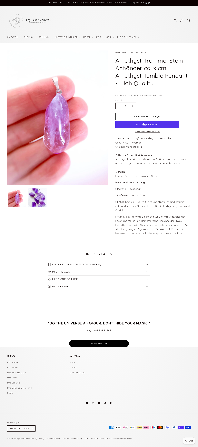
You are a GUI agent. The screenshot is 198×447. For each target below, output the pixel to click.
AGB (86, 439)
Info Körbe (12, 367)
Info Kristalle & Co (16, 372)
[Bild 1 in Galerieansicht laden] (17, 197)
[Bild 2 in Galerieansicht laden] (37, 197)
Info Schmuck (14, 382)
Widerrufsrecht (53, 439)
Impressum (105, 439)
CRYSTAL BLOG (77, 372)
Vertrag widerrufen (99, 343)
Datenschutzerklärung (72, 439)
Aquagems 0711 (20, 439)
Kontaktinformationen (122, 439)
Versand (131, 95)
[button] (14, 37)
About (72, 362)
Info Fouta (12, 362)
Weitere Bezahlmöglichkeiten (147, 131)
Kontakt (73, 367)
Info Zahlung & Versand (19, 388)
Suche (10, 393)
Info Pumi (12, 377)
